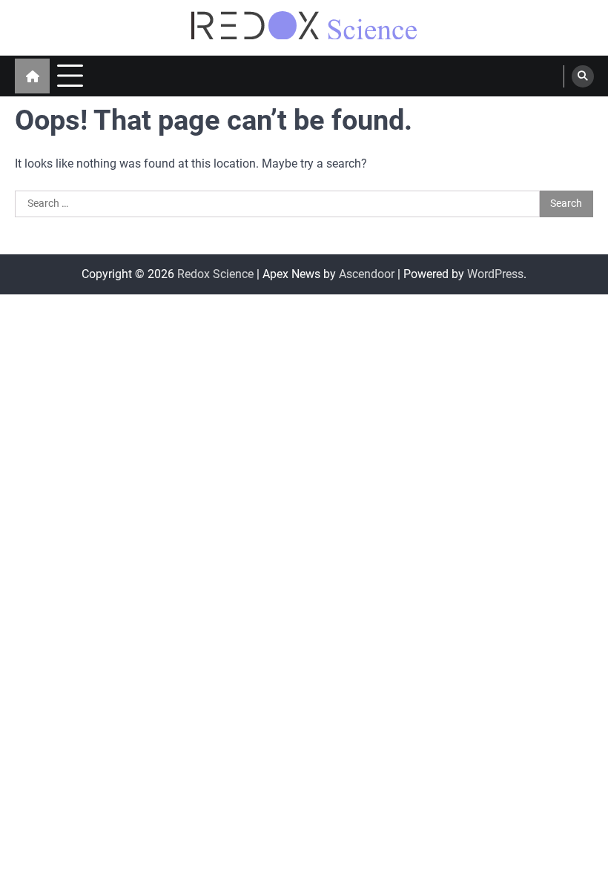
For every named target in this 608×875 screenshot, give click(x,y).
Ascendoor (366, 274)
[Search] (583, 76)
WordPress (495, 274)
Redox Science (215, 274)
